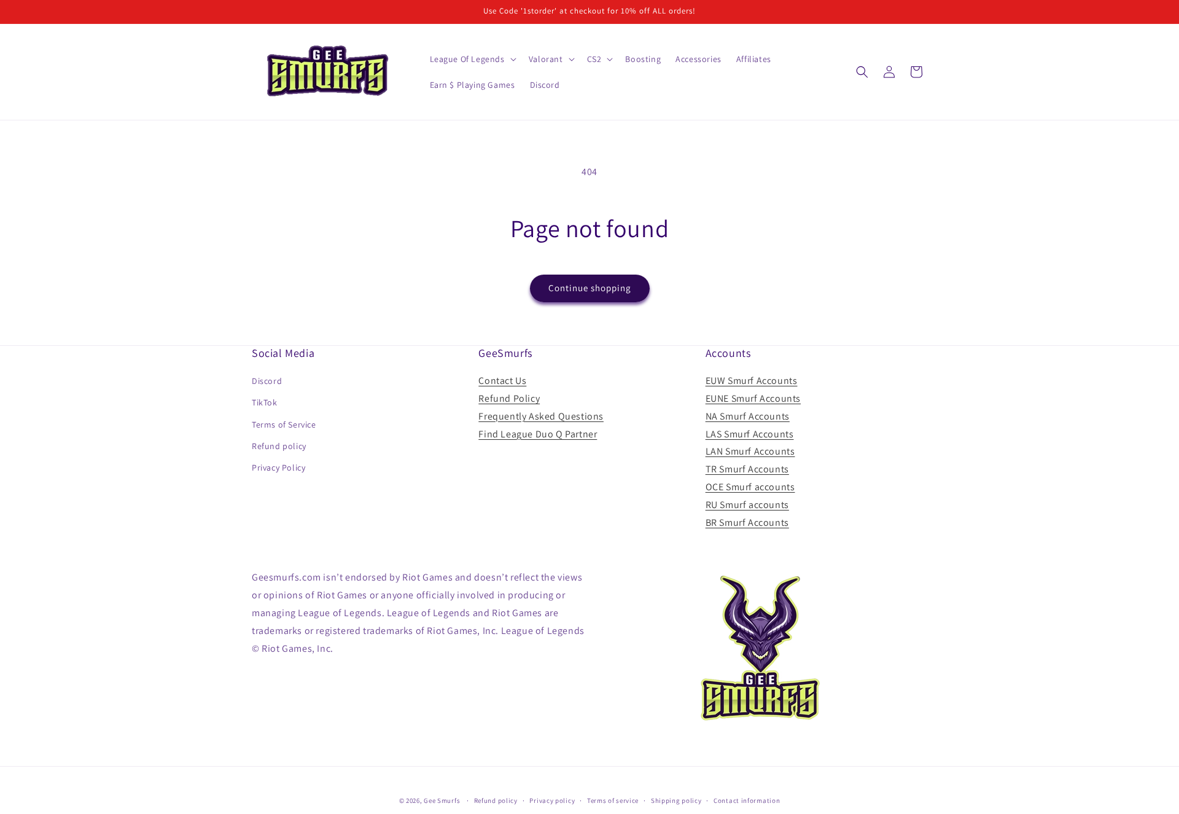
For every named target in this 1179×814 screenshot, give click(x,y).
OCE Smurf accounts (750, 486)
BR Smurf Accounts (747, 522)
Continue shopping (589, 288)
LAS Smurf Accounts (750, 434)
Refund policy (279, 446)
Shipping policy (676, 800)
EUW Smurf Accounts (752, 380)
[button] (471, 59)
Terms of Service (284, 424)
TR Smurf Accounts (747, 469)
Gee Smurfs (442, 800)
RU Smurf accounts (747, 504)
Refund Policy (509, 398)
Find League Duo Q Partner (537, 434)
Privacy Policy (278, 467)
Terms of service (613, 800)
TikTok (265, 403)
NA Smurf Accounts (748, 416)
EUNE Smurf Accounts (753, 398)
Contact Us (502, 380)
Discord (267, 380)
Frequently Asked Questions (541, 416)
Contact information (747, 800)
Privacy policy (552, 800)
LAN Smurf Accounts (750, 451)
